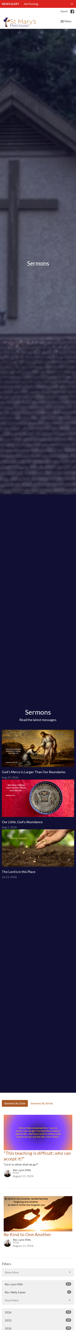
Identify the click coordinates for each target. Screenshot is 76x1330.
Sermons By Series (42, 1103)
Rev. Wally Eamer (37, 1292)
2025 (37, 1320)
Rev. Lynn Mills (37, 1284)
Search (64, 11)
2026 (37, 1312)
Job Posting (31, 3)
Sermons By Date (14, 1103)
